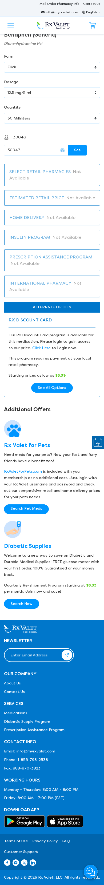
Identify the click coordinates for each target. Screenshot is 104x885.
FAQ (66, 841)
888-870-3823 (27, 768)
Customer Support (21, 852)
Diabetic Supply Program (27, 721)
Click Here (41, 348)
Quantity (12, 107)
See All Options (52, 387)
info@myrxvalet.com (62, 12)
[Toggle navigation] (10, 25)
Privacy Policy (45, 841)
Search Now (22, 603)
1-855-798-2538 (33, 760)
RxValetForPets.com (23, 471)
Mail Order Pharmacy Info (59, 4)
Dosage (11, 82)
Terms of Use (16, 841)
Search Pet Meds (26, 508)
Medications (15, 713)
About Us (12, 683)
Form (8, 56)
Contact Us (91, 4)
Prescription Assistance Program (34, 730)
